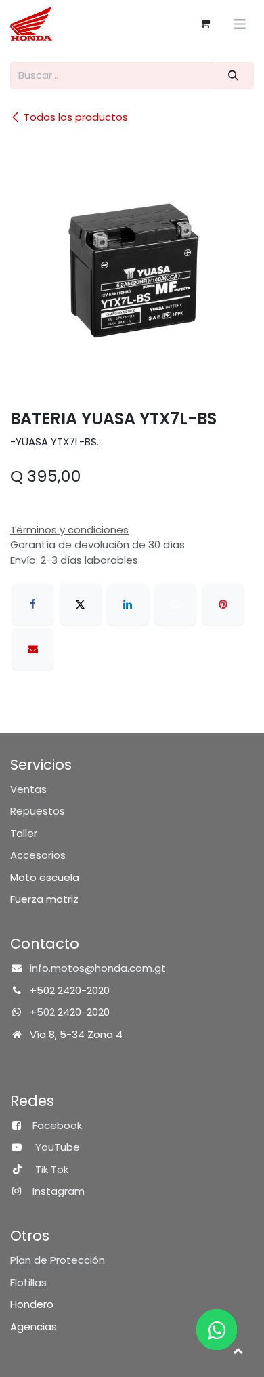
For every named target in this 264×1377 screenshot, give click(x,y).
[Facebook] (32, 604)
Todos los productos (76, 117)
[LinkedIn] (128, 604)
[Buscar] (233, 75)
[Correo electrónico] (32, 649)
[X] (80, 604)
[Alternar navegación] (240, 23)
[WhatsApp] (175, 604)
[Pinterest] (223, 604)
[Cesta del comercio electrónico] (205, 23)
